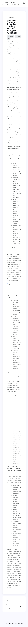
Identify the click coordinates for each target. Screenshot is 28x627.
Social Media (10, 17)
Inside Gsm (9, 2)
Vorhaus (10, 36)
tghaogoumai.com (12, 129)
